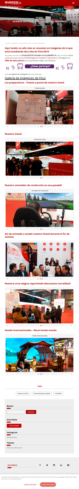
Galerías (39, 17)
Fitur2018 (58, 393)
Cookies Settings (30, 484)
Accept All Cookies (48, 484)
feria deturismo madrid (42, 393)
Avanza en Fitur (23, 393)
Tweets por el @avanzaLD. (14, 448)
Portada (7, 43)
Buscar (31, 412)
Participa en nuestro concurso (41, 57)
